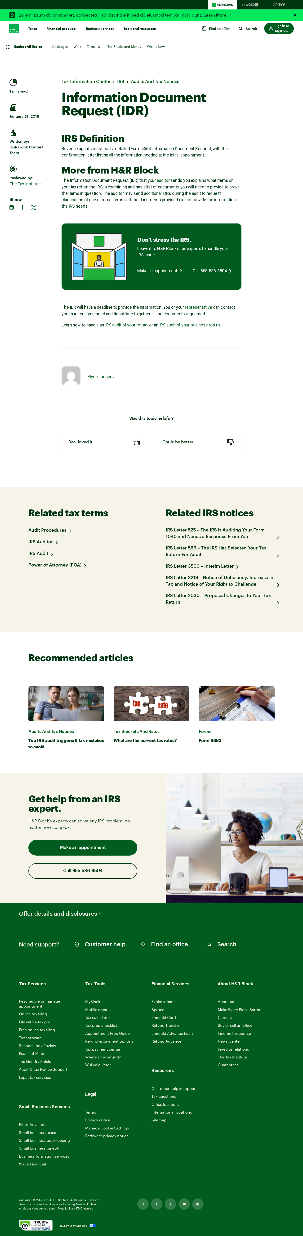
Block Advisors (32, 1124)
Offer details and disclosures (58, 913)
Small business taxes (37, 1132)
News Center (229, 1041)
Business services (100, 29)
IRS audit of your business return (189, 324)
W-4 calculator (98, 1064)
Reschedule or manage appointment (39, 1003)
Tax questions (164, 1096)
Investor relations (233, 1049)
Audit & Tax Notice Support (43, 1069)
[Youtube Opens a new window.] (184, 1204)
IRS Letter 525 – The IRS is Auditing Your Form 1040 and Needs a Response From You (215, 533)
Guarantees (228, 1064)
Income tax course (234, 1033)
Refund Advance (166, 1041)
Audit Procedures (47, 530)
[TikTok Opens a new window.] (143, 1204)
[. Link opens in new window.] (36, 1226)
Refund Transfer (166, 1025)
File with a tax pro (34, 1022)
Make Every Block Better (239, 1009)
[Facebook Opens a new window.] (156, 1204)
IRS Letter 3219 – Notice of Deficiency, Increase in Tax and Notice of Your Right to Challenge (219, 581)
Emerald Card (164, 1017)
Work (77, 47)
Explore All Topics (28, 47)
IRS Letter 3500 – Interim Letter (200, 566)
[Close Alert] (295, 15)
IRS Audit (38, 553)
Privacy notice (97, 1120)
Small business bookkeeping (44, 1140)
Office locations (166, 1104)
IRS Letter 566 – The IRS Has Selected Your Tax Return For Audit (216, 551)
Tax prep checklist (101, 1025)
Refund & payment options (109, 1041)
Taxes (32, 29)
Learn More (215, 15)
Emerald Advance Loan (172, 1033)
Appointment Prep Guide (107, 1033)
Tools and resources (140, 29)
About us (226, 1001)
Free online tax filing (37, 1029)
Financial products (61, 29)
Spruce (158, 1009)
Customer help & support (174, 1088)
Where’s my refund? (103, 1057)
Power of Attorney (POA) (54, 565)
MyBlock (92, 1001)
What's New (156, 47)
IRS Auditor (40, 542)
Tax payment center (102, 1049)
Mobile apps (96, 1009)
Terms (90, 1112)
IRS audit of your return (126, 324)
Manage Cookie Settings (107, 1128)
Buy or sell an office (235, 1025)
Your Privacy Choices (73, 1225)
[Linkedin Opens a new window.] (198, 1204)
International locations (172, 1112)
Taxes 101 (94, 47)
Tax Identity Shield (35, 1061)
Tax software (30, 1037)
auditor (163, 180)
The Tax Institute (25, 183)
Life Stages (59, 47)
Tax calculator (97, 1017)
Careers (225, 1017)
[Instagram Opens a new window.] (170, 1204)
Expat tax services (35, 1077)
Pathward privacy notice (107, 1135)
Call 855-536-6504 (210, 270)
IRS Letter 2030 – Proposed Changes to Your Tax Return (218, 599)
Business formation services (44, 1156)
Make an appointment (157, 270)
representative (198, 307)
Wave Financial (32, 1164)
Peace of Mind (31, 1053)
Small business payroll (39, 1148)
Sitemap (159, 1120)
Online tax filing (33, 1014)
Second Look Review (37, 1045)
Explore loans (163, 1001)
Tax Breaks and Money (124, 47)
